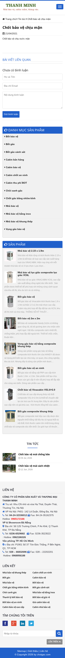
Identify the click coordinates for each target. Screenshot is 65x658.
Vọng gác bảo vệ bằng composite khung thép (37, 345)
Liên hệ (44, 651)
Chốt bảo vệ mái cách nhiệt (34, 465)
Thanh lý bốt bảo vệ (12, 597)
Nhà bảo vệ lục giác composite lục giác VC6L (37, 273)
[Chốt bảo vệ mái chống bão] (9, 457)
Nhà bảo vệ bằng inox (18, 213)
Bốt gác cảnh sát (15, 152)
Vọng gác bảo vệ (15, 229)
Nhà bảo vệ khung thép (18, 221)
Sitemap (21, 651)
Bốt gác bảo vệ (26, 296)
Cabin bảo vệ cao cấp (13, 607)
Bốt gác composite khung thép (35, 411)
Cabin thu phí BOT (16, 182)
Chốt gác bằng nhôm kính (20, 198)
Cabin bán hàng (14, 159)
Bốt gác (10, 144)
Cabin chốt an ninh (16, 175)
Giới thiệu (33, 651)
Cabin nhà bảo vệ (41, 607)
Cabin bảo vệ (13, 167)
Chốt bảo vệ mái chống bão (34, 454)
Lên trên (53, 641)
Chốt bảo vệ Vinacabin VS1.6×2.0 (36, 389)
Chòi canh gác (13, 190)
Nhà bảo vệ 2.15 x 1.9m (31, 250)
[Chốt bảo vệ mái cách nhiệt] (9, 469)
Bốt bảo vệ (11, 136)
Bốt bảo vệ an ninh (12, 602)
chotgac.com (43, 654)
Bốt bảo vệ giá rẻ (41, 597)
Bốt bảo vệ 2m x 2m (29, 318)
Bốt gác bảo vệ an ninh (31, 368)
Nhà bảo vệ (12, 206)
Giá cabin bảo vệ (41, 602)
